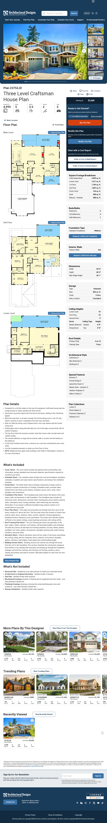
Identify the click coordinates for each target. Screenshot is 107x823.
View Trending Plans (41, 671)
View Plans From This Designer (65, 628)
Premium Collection (76, 413)
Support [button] (80, 20)
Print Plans (59, 125)
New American (74, 361)
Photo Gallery (74, 410)
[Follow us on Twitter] (94, 803)
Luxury (71, 407)
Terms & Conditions (55, 815)
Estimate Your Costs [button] (66, 20)
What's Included (12, 120)
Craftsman (73, 358)
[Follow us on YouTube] (98, 803)
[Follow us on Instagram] (85, 803)
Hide (82, 94)
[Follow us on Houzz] (81, 803)
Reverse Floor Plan (57, 132)
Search (74, 13)
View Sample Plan (12, 561)
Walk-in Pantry (74, 394)
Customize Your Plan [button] (46, 20)
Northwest (73, 364)
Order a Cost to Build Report (85, 159)
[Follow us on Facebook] (90, 803)
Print (91, 94)
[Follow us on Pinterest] (77, 803)
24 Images (97, 78)
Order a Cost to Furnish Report (85, 166)
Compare (97, 91)
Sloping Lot (73, 417)
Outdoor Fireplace (75, 390)
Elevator (72, 378)
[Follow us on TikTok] (102, 803)
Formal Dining (74, 381)
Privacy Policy (30, 815)
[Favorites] (92, 13)
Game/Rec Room (75, 384)
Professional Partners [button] (96, 20)
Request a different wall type (85, 255)
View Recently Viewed (44, 714)
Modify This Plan (85, 142)
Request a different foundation (85, 236)
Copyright (78, 815)
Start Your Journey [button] (12, 20)
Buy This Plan (85, 123)
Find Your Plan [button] (28, 20)
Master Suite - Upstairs (77, 387)
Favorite (85, 91)
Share (75, 91)
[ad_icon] (19, 13)
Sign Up (98, 776)
